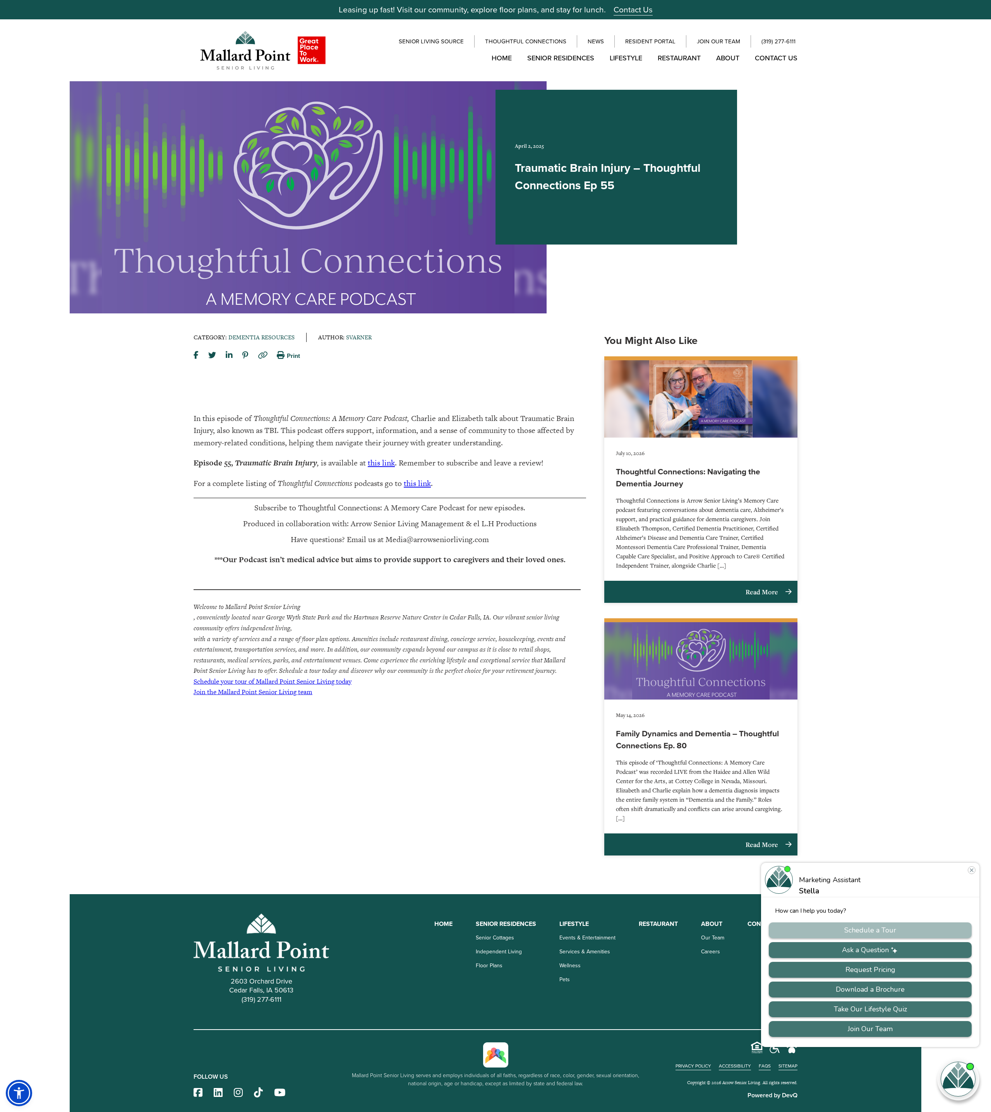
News (596, 41)
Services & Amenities (584, 952)
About (727, 58)
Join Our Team (718, 41)
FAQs (765, 1065)
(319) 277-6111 (778, 41)
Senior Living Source (431, 41)
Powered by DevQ (772, 1095)
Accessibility (735, 1065)
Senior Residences (560, 58)
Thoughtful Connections (525, 41)
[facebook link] (198, 1093)
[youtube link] (279, 1093)
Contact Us (633, 9)
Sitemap (787, 1065)
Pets (564, 979)
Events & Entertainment (587, 938)
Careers (710, 952)
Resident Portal (650, 41)
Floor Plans (489, 965)
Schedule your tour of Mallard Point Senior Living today (272, 681)
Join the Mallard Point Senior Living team (253, 691)
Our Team (712, 938)
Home (502, 58)
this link (381, 462)
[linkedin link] (218, 1093)
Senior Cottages (495, 938)
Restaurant (679, 58)
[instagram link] (238, 1093)
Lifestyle (626, 58)
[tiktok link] (258, 1093)
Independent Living (499, 952)
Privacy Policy (693, 1065)
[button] (19, 1093)
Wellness (570, 965)
